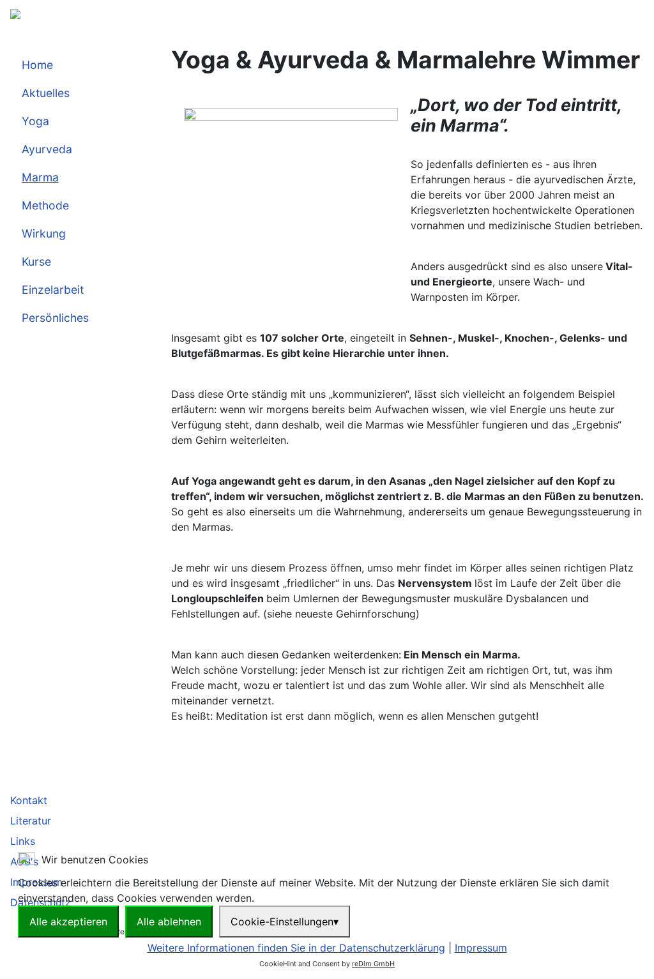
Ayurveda (47, 149)
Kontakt (28, 800)
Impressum (481, 947)
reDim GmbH (373, 963)
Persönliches (55, 317)
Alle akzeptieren (68, 921)
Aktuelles (46, 93)
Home (37, 65)
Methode (45, 205)
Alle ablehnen (169, 921)
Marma (40, 177)
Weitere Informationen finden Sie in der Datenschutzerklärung (296, 947)
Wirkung (44, 233)
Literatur (30, 820)
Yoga (35, 121)
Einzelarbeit (53, 289)
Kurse (36, 261)
